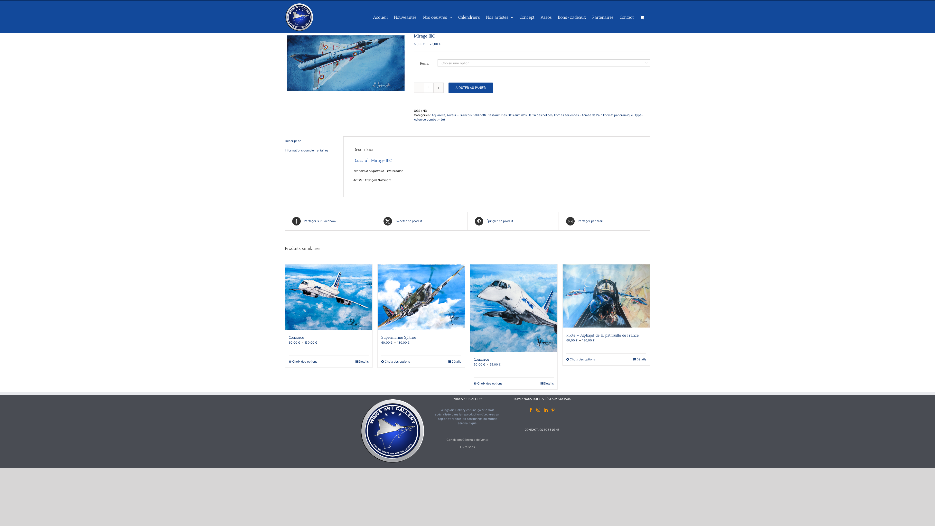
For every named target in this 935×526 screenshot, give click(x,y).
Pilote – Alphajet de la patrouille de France (602, 335)
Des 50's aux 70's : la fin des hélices (527, 115)
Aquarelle (438, 115)
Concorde (296, 337)
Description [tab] (293, 141)
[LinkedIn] (546, 410)
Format (424, 63)
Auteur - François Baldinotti (466, 115)
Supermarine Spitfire (398, 337)
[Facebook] (531, 410)
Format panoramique (618, 115)
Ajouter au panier (471, 87)
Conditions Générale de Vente (467, 439)
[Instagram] (538, 410)
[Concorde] (328, 297)
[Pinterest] (553, 410)
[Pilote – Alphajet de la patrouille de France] (606, 296)
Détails (364, 361)
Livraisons (467, 447)
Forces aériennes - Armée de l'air (578, 115)
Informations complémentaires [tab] (306, 150)
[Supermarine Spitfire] (421, 297)
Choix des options (304, 361)
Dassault (493, 115)
